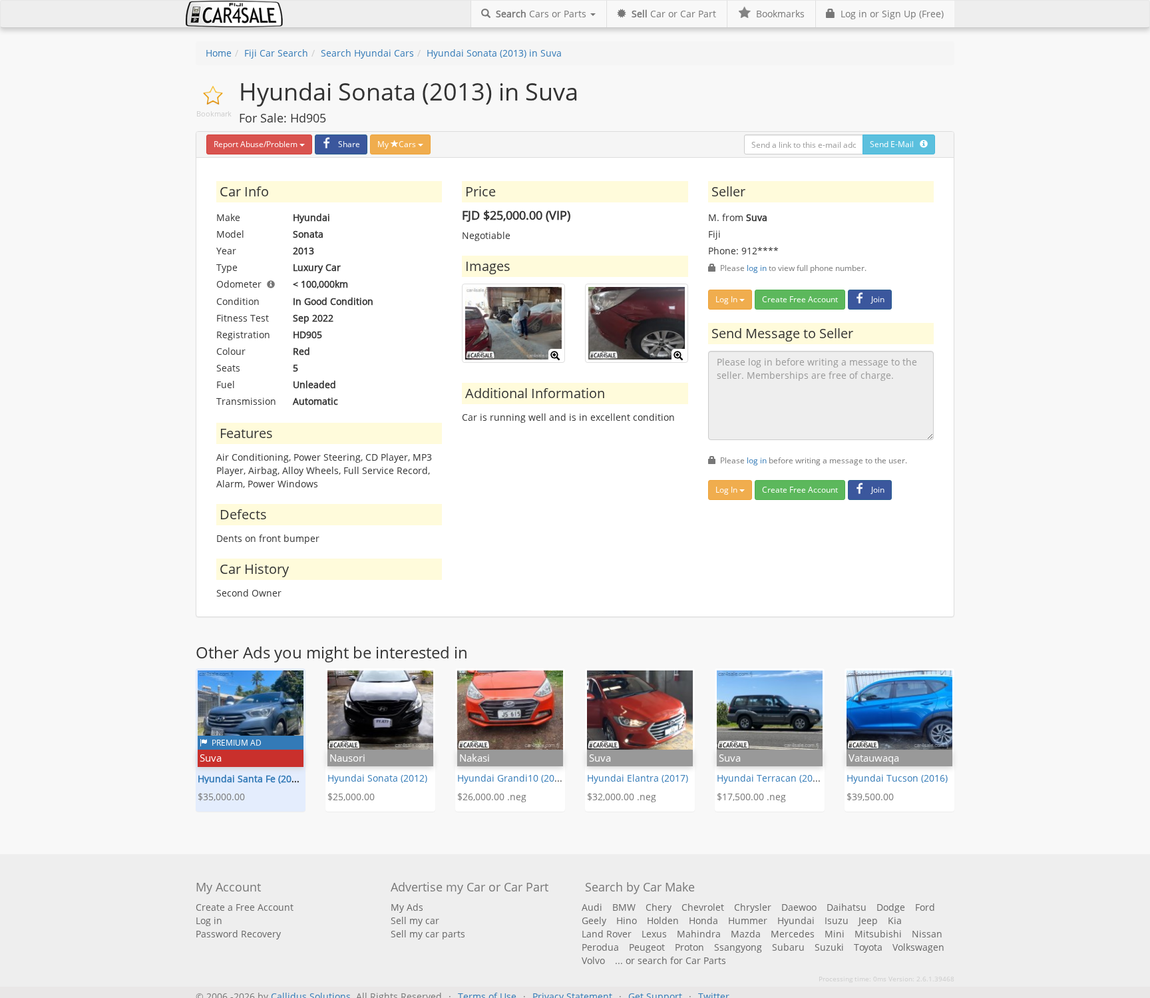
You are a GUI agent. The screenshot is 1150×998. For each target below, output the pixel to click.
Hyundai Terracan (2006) (771, 778)
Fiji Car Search (276, 53)
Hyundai (796, 920)
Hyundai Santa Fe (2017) (251, 778)
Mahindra (699, 933)
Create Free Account (800, 299)
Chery (658, 907)
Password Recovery (238, 933)
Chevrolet (702, 907)
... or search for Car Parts (670, 960)
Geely (594, 920)
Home (219, 53)
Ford (925, 907)
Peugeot (647, 947)
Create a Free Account (244, 907)
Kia (895, 920)
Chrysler (752, 907)
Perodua (600, 947)
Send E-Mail (895, 144)
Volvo (593, 960)
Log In (727, 299)
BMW (624, 907)
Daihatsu (846, 907)
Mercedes (793, 933)
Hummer (747, 920)
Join (877, 299)
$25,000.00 (351, 796)
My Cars (397, 144)
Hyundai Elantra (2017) (637, 778)
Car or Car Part (674, 13)
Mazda (746, 933)
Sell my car (415, 920)
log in (757, 267)
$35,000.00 (221, 796)
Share (349, 144)
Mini (835, 933)
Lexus (654, 933)
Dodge (890, 907)
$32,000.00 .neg (621, 796)
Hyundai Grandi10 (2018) (512, 778)
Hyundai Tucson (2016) (897, 778)
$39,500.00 (870, 796)
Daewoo (799, 907)
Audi (592, 907)
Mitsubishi (878, 933)
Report (255, 144)
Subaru (788, 947)
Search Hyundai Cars (367, 53)
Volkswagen (918, 947)
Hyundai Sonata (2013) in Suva (494, 53)
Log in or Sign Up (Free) (889, 13)
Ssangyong (738, 947)
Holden (663, 920)
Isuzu (837, 920)
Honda (703, 920)
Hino (626, 920)
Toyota (868, 947)
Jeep (868, 920)
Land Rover (607, 933)
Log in (209, 920)
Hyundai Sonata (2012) (377, 778)
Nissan (927, 933)
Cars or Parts (542, 13)
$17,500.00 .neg (751, 796)
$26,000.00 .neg (491, 796)
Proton (689, 947)
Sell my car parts (428, 933)
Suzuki (829, 947)
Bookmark (214, 114)
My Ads (407, 907)
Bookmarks (778, 13)
